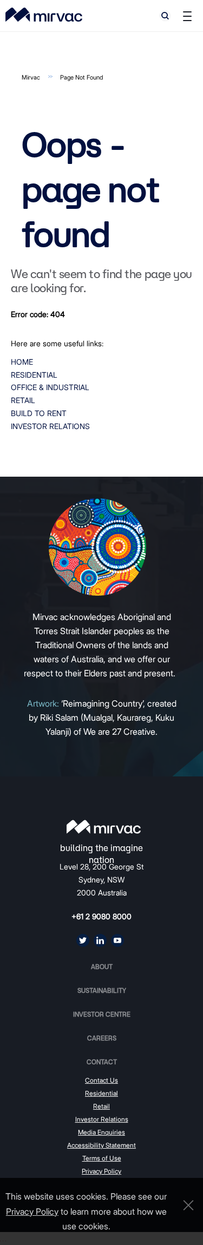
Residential (34, 374)
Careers (101, 1038)
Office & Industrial (50, 387)
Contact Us (101, 1080)
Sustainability (101, 990)
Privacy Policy (101, 1171)
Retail (23, 400)
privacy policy (32, 1211)
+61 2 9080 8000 (101, 916)
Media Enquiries (101, 1132)
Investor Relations (50, 426)
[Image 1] (43, 15)
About (102, 966)
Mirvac (31, 77)
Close (185, 1205)
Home (22, 361)
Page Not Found (81, 77)
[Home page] (104, 827)
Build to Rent (39, 413)
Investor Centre (101, 1014)
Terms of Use (101, 1158)
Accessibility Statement (101, 1145)
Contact (102, 1061)
